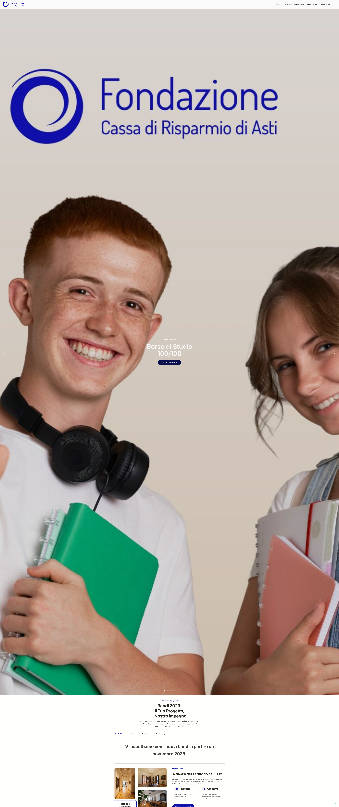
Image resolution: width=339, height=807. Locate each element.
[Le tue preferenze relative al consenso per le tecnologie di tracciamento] (336, 804)
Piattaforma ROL (325, 4)
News (309, 4)
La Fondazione (286, 4)
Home (277, 4)
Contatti (315, 4)
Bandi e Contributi (299, 4)
